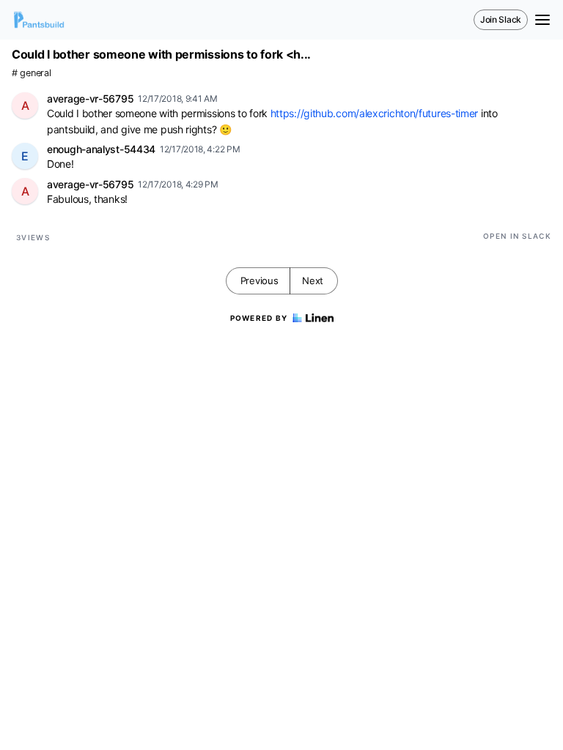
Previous (259, 280)
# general (31, 72)
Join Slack (500, 19)
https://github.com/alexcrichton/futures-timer (375, 113)
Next (312, 280)
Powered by (259, 317)
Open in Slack (517, 235)
